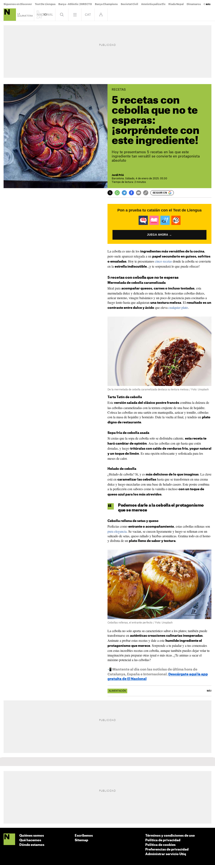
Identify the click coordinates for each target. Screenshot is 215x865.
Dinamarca (194, 4)
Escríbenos (84, 835)
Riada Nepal (176, 4)
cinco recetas (163, 261)
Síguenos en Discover (18, 4)
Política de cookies (160, 845)
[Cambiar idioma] (87, 14)
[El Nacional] (9, 839)
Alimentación (117, 691)
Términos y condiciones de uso (170, 835)
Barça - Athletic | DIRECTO (75, 4)
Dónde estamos (31, 845)
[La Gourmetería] (10, 14)
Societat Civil (129, 4)
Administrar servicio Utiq (165, 854)
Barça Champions (106, 4)
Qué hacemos (30, 840)
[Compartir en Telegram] (124, 192)
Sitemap (81, 840)
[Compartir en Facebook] (131, 192)
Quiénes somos (31, 835)
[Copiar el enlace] (145, 192)
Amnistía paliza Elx (153, 4)
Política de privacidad (162, 840)
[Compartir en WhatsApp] (117, 192)
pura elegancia (117, 531)
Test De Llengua (45, 4)
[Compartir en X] (110, 192)
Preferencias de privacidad (167, 849)
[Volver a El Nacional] (44, 14)
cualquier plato (178, 307)
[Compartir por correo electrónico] (138, 192)
